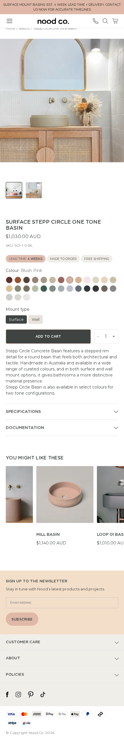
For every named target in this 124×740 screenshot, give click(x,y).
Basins (24, 28)
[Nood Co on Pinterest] (30, 694)
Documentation (25, 428)
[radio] (9, 280)
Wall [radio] (36, 319)
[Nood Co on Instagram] (18, 694)
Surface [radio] (16, 319)
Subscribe (22, 619)
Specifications (23, 412)
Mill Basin (48, 535)
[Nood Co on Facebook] (7, 694)
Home (10, 28)
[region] (65, 509)
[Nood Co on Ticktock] (42, 694)
